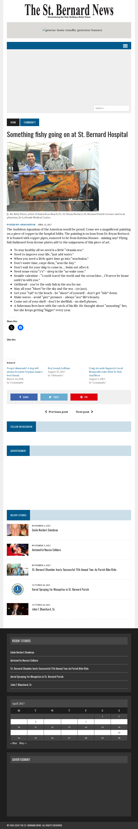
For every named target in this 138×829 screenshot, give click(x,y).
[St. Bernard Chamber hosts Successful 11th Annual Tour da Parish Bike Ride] (17, 573)
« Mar (13, 743)
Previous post (58, 412)
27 (69, 738)
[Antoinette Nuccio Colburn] (17, 553)
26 (52, 738)
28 (86, 738)
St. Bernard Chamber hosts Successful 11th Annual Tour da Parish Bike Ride (74, 569)
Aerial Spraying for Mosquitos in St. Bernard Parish (60, 589)
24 (19, 738)
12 (52, 727)
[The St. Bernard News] (69, 11)
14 (86, 727)
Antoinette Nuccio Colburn (46, 550)
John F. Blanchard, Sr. (43, 609)
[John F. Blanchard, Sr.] (17, 613)
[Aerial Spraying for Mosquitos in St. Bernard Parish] (17, 593)
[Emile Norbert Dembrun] (17, 533)
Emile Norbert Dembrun (45, 530)
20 (69, 732)
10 (19, 727)
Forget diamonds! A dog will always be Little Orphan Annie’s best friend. (25, 371)
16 (119, 727)
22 (102, 732)
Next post (82, 412)
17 (19, 732)
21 (86, 732)
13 (69, 727)
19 (52, 732)
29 (102, 738)
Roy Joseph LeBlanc (59, 368)
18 (35, 732)
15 (102, 727)
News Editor (27, 224)
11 (35, 727)
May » (23, 743)
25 (35, 738)
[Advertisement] (69, 78)
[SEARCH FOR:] (111, 108)
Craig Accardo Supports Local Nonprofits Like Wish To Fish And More (106, 371)
